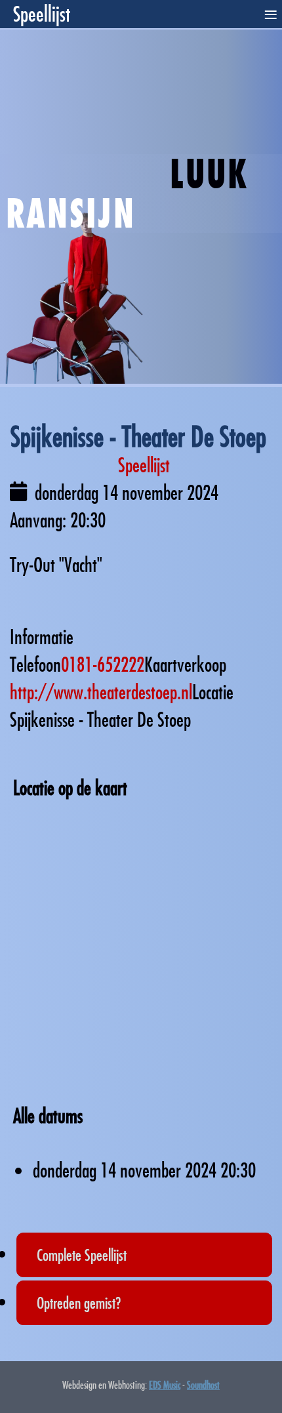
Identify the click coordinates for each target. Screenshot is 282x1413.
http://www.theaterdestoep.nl (101, 692)
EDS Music (164, 1384)
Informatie (41, 637)
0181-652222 (102, 664)
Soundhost (203, 1384)
